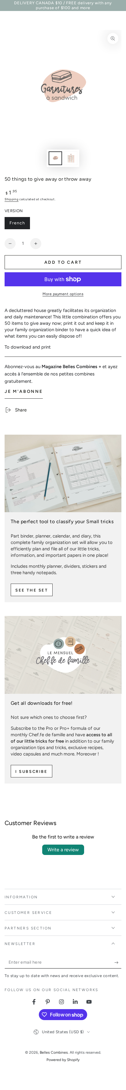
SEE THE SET (31, 590)
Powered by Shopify (63, 1060)
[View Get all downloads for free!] (63, 654)
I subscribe (31, 771)
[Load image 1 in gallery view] (55, 158)
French (19, 224)
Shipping (12, 199)
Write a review (63, 850)
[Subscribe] (117, 962)
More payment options (63, 294)
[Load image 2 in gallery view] (70, 158)
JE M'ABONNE (24, 391)
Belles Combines (54, 1052)
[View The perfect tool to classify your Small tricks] (63, 473)
